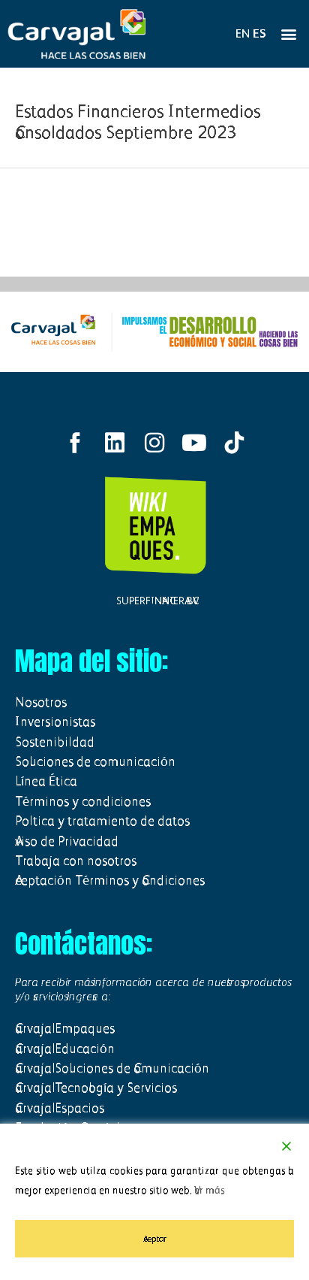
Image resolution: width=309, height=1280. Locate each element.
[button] (289, 34)
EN (243, 33)
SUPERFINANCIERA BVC (154, 601)
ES (259, 33)
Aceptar (154, 1238)
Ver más (209, 1190)
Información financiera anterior (154, 198)
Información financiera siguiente (154, 237)
